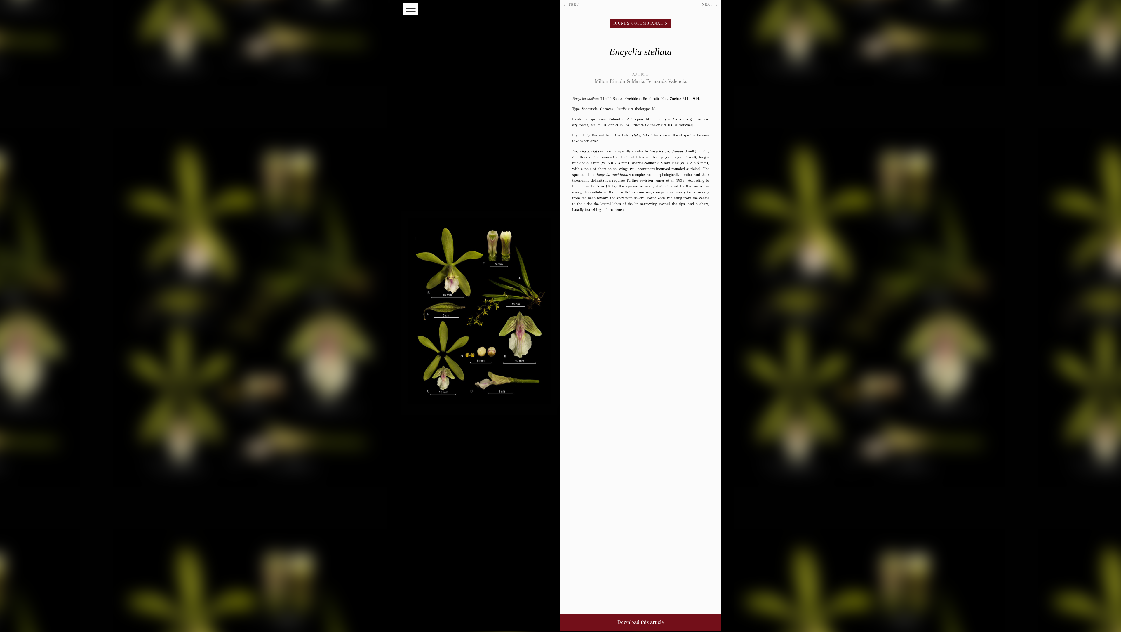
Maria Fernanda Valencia (659, 81)
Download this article (640, 622)
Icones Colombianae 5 (640, 23)
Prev (571, 4)
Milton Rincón (612, 81)
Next (710, 4)
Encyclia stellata (640, 51)
